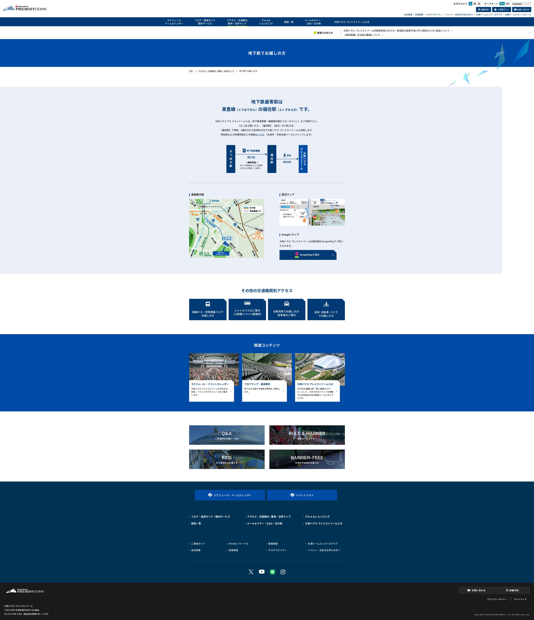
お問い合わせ (523, 9)
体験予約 (484, 9)
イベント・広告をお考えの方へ (459, 14)
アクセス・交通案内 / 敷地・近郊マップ (216, 71)
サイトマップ (520, 599)
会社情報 (408, 14)
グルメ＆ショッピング (317, 516)
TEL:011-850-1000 (13, 613)
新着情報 (273, 543)
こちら (261, 134)
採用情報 (419, 14)
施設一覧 (196, 523)
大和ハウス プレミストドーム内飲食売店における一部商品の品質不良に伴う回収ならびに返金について (396, 30)
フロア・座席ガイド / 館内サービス (210, 516)
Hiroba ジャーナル (239, 543)
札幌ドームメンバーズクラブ (489, 14)
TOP (191, 71)
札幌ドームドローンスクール (518, 14)
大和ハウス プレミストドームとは (323, 523)
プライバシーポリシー (497, 599)
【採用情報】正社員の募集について (361, 34)
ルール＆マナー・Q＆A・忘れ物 (264, 523)
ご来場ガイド (503, 9)
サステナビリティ (434, 14)
